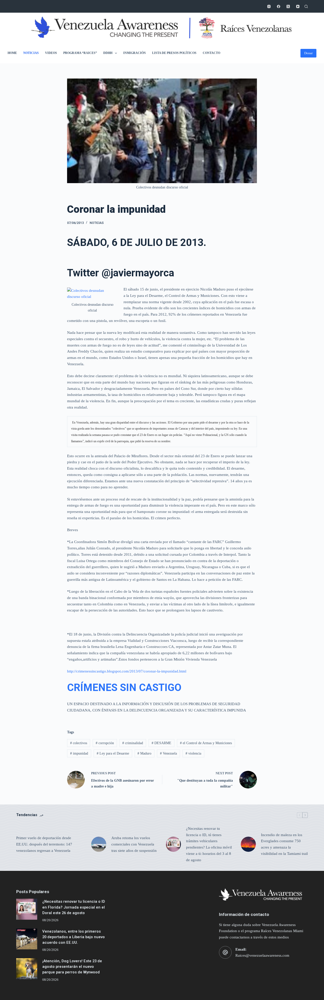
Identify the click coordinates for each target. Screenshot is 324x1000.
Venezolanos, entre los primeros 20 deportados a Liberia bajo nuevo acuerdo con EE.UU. (73, 937)
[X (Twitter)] (288, 6)
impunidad (79, 753)
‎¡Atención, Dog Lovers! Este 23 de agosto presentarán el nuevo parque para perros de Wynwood (72, 966)
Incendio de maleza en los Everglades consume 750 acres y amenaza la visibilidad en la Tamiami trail (284, 844)
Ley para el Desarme (113, 753)
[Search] (306, 6)
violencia (193, 753)
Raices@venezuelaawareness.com (262, 955)
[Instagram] (269, 6)
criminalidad (132, 743)
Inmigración (134, 53)
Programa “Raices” (80, 53)
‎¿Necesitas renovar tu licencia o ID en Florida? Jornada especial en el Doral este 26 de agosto (73, 907)
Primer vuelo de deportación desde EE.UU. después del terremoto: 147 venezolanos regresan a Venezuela (44, 844)
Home (12, 53)
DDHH (107, 53)
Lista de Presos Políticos (174, 53)
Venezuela (168, 753)
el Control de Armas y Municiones (206, 743)
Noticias (31, 53)
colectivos (78, 743)
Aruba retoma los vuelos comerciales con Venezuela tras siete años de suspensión (134, 844)
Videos (51, 53)
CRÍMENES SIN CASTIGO (124, 688)
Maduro (144, 753)
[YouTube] (297, 6)
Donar (308, 53)
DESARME (161, 743)
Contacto (211, 53)
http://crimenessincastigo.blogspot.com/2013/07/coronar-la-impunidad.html (126, 671)
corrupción (105, 743)
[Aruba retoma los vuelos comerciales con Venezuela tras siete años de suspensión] (98, 844)
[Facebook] (278, 6)
